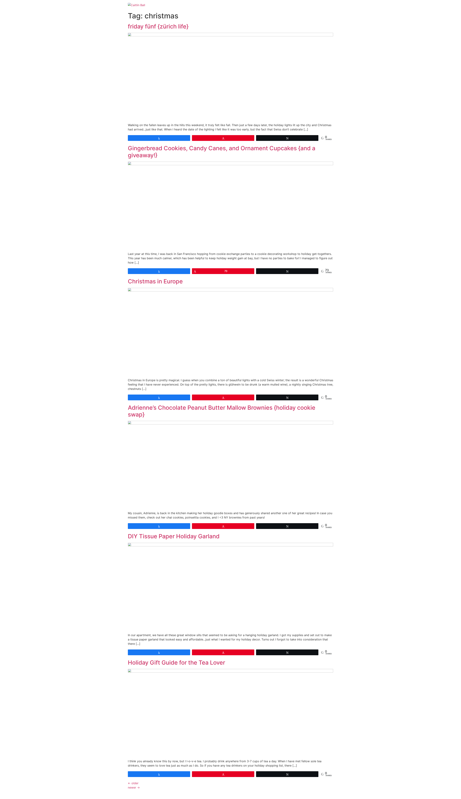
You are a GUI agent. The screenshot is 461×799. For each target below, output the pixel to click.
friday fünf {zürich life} (158, 26)
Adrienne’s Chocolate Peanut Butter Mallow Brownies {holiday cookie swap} (221, 411)
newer (134, 787)
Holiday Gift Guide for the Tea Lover (176, 662)
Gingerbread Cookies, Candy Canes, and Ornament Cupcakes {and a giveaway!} (221, 152)
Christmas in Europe (155, 281)
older (133, 783)
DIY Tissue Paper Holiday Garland (174, 536)
